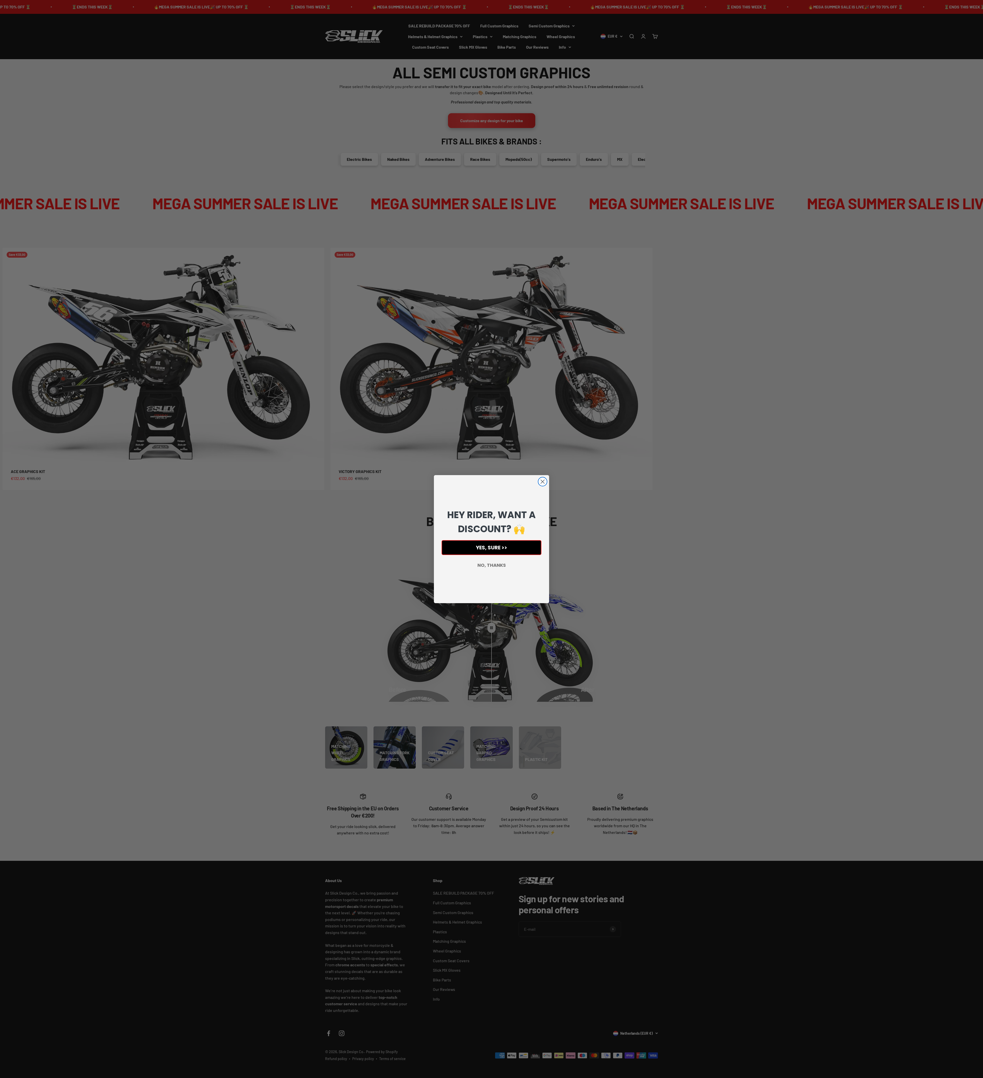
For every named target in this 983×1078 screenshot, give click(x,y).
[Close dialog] (542, 481)
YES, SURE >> (491, 547)
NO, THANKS (491, 565)
